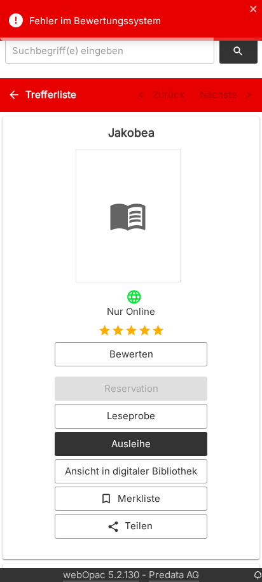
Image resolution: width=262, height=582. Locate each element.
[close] (253, 10)
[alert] (131, 20)
